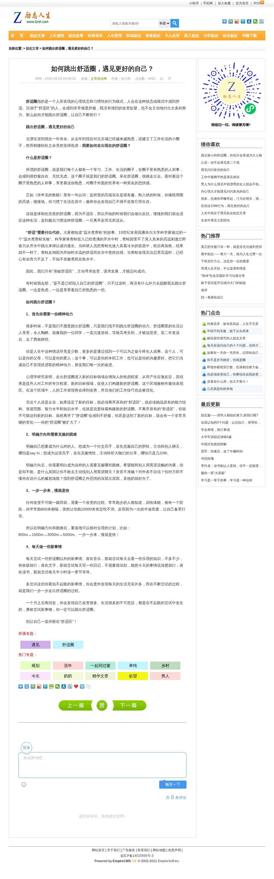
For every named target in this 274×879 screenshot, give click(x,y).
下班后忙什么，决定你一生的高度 (225, 261)
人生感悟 (56, 35)
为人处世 (172, 35)
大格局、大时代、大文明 (129, 705)
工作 (157, 139)
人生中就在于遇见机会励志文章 (223, 213)
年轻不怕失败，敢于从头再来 (228, 331)
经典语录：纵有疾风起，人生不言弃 (232, 324)
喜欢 (89, 558)
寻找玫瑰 (207, 458)
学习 (97, 169)
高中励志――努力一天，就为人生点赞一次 (231, 254)
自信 (157, 472)
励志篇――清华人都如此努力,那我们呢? (77, 705)
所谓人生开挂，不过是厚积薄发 (223, 268)
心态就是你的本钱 (220, 389)
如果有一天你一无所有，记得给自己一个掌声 (234, 353)
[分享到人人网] (249, 21)
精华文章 (100, 676)
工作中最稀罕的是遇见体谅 (220, 177)
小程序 (194, 3)
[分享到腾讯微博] (243, 21)
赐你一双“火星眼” (213, 473)
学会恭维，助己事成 (215, 430)
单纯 (133, 665)
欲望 (133, 108)
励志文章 (37, 35)
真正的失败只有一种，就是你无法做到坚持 (231, 247)
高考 (123, 333)
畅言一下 (172, 784)
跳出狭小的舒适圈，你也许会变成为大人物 (231, 155)
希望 (127, 465)
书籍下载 (249, 35)
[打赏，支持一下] (102, 706)
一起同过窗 (100, 665)
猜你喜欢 (210, 144)
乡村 (165, 665)
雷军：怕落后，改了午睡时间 (222, 451)
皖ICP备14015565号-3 (137, 856)
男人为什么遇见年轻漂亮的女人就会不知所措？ (231, 184)
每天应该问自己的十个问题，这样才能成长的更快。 (234, 345)
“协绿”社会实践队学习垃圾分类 (223, 276)
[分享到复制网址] (88, 686)
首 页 (17, 35)
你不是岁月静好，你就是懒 (226, 360)
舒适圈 (31, 101)
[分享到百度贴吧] (261, 21)
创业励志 (230, 35)
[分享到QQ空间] (231, 21)
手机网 (208, 3)
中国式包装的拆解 (214, 444)
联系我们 (144, 850)
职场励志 (133, 35)
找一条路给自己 (212, 297)
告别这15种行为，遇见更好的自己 (225, 206)
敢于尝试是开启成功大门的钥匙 (223, 283)
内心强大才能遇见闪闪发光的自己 (225, 191)
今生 (36, 676)
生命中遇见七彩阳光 (215, 220)
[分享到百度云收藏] (76, 686)
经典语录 (95, 35)
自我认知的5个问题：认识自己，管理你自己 (231, 422)
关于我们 (113, 850)
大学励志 (210, 35)
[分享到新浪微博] (237, 21)
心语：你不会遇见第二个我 (220, 162)
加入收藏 (224, 3)
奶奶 (68, 676)
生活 (164, 139)
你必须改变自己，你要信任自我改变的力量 (234, 374)
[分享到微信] (255, 21)
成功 (63, 246)
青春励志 (153, 35)
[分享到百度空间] (51, 686)
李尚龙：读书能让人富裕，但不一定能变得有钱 (231, 466)
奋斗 (138, 351)
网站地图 (159, 850)
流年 (68, 665)
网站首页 (98, 850)
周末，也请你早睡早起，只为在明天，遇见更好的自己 (231, 199)
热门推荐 (210, 236)
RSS (257, 3)
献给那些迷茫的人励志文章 (226, 338)
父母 (37, 358)
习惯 (97, 101)
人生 (37, 351)
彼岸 (204, 290)
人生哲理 (114, 35)
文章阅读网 (99, 78)
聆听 (111, 453)
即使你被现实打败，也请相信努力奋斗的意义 (234, 367)
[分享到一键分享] (27, 686)
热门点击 (210, 313)
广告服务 (128, 850)
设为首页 (242, 3)
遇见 (52, 127)
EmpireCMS (122, 861)
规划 (36, 665)
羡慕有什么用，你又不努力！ (228, 381)
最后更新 (210, 404)
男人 (165, 676)
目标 (93, 377)
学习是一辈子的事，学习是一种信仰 (226, 480)
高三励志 (191, 35)
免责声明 (174, 850)
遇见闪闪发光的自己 (215, 170)
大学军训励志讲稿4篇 (216, 437)
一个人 (54, 101)
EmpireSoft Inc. (169, 861)
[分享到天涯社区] (82, 686)
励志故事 (75, 35)
